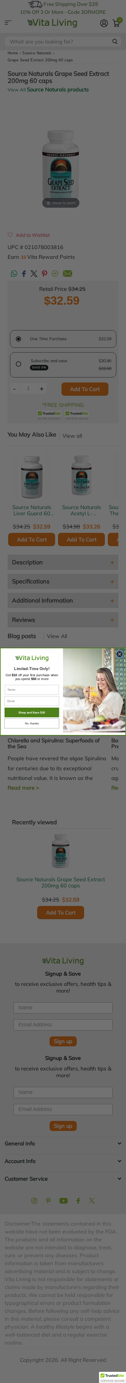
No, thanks (32, 723)
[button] (112, 1377)
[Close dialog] (119, 654)
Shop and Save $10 (31, 712)
